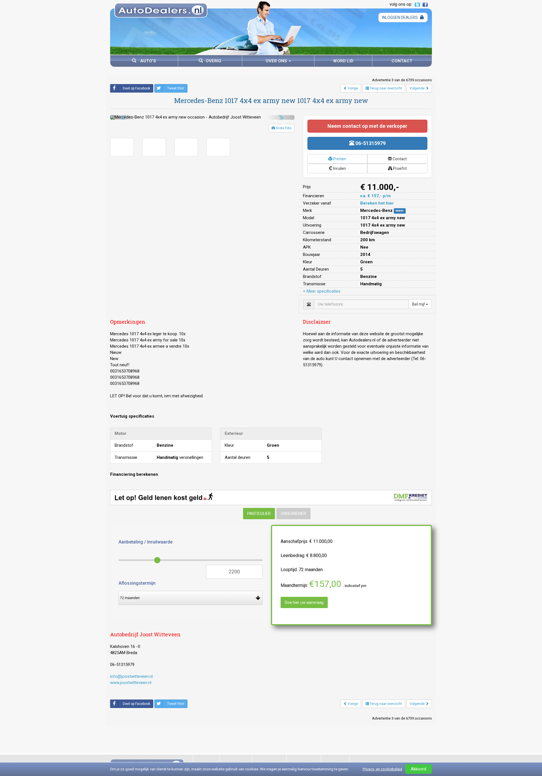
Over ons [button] (277, 60)
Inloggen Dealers (400, 17)
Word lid (343, 60)
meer (399, 211)
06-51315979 (370, 143)
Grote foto (283, 128)
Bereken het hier (377, 203)
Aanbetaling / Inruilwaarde (145, 542)
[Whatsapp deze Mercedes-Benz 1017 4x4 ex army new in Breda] (196, 703)
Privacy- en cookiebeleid (382, 769)
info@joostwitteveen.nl (131, 676)
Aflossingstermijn (137, 583)
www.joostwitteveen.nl (130, 682)
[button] (124, 117)
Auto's (147, 60)
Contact (402, 60)
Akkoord (418, 768)
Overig (213, 60)
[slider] (157, 560)
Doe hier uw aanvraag (304, 602)
